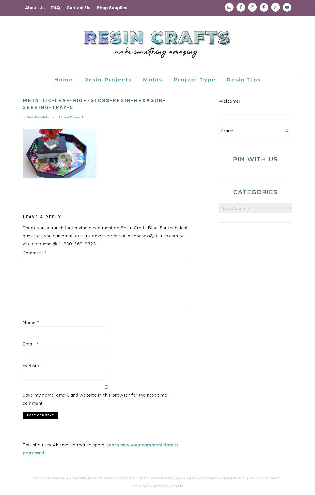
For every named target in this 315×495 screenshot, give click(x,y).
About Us (35, 7)
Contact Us (78, 7)
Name (31, 322)
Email (31, 344)
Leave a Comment (71, 117)
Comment (35, 253)
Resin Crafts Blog (157, 48)
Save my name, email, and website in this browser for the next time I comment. (96, 399)
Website (32, 365)
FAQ (55, 7)
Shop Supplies (112, 7)
